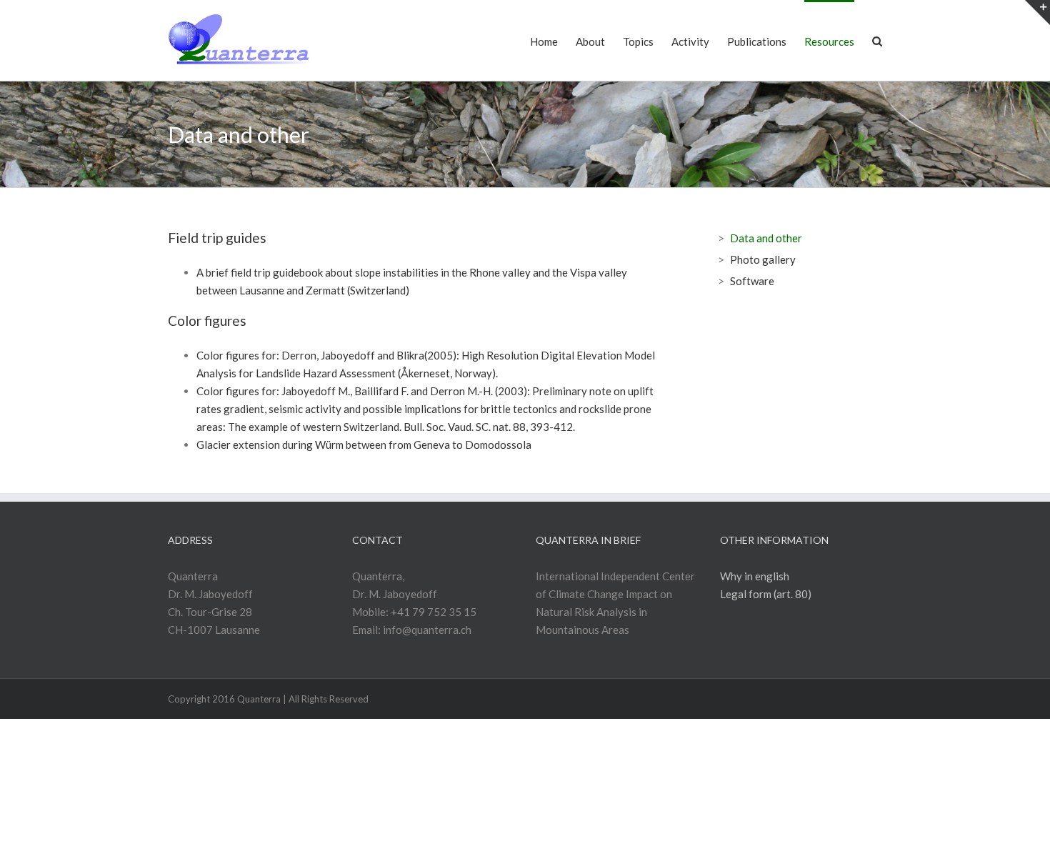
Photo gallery (763, 259)
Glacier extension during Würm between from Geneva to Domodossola (363, 444)
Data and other (766, 238)
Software (752, 280)
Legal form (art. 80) (765, 593)
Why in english (754, 576)
